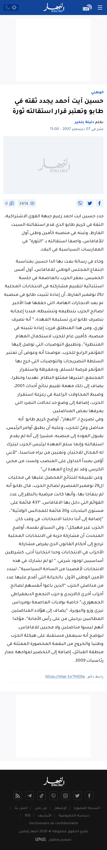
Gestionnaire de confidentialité (53, 823)
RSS (28, 816)
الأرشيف (45, 816)
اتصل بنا (21, 808)
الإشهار (60, 808)
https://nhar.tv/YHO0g (65, 677)
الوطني (97, 93)
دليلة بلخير (84, 123)
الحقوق (73, 831)
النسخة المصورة (87, 808)
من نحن (41, 808)
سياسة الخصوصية (74, 816)
